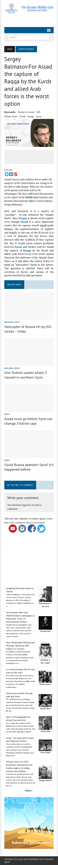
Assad (18, 247)
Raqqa (31, 116)
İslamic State (10, 116)
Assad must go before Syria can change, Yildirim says (28, 421)
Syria (38, 116)
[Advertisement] (31, 19)
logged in (26, 505)
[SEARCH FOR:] (29, 37)
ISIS (38, 112)
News (17, 322)
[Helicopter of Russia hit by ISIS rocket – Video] (29, 318)
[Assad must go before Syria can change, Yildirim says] (29, 410)
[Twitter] (6, 174)
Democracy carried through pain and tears (19, 695)
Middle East (31, 197)
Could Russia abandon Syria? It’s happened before (29, 467)
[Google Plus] (15, 174)
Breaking (9, 322)
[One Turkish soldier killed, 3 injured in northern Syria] (29, 364)
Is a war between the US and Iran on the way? (20, 671)
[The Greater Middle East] (29, 8)
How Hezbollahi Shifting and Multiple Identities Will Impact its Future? (20, 645)
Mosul (24, 221)
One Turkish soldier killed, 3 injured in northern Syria (25, 375)
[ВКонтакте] (11, 174)
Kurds (23, 116)
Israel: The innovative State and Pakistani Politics (20, 739)
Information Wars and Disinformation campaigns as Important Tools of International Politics (20, 617)
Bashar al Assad (26, 112)
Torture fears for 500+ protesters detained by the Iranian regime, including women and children (19, 766)
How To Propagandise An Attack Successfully (18, 718)
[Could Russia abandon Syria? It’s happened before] (29, 456)
